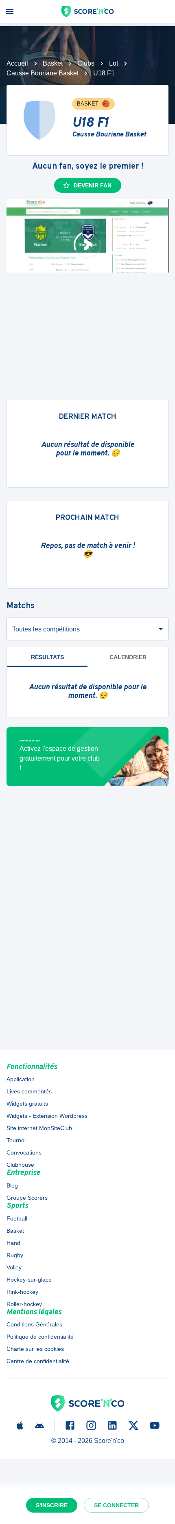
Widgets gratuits (27, 1103)
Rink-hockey (22, 1292)
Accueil (17, 63)
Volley (14, 1267)
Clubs (85, 63)
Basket (53, 63)
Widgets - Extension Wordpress (47, 1116)
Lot (113, 63)
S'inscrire (52, 1505)
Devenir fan (93, 185)
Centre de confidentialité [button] (38, 1361)
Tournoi (16, 1140)
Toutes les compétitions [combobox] (46, 629)
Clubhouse (20, 1164)
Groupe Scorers (27, 1197)
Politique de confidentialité (40, 1336)
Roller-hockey (24, 1304)
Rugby (15, 1255)
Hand (13, 1243)
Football (17, 1218)
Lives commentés (29, 1091)
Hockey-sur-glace (29, 1279)
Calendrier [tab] (128, 657)
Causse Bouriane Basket (43, 73)
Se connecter (116, 1505)
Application (21, 1079)
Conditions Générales (34, 1324)
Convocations (24, 1152)
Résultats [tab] (47, 657)
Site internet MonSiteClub (39, 1128)
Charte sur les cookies (35, 1349)
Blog (12, 1185)
